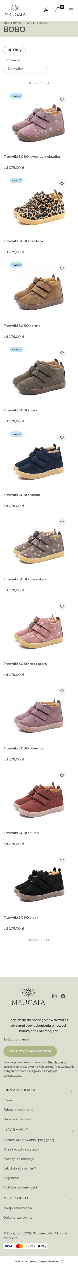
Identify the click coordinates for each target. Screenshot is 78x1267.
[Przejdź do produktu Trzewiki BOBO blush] (39, 798)
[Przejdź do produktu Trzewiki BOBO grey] (39, 376)
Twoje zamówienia (17, 1208)
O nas (8, 1100)
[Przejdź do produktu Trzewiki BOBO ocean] (39, 460)
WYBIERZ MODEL (37, 23)
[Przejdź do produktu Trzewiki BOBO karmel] (39, 291)
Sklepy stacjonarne (18, 1109)
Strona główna (12, 23)
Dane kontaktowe (17, 1119)
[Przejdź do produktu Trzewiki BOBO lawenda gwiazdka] (39, 122)
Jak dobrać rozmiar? (19, 1168)
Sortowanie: (12, 60)
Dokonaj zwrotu (16, 1217)
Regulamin (55, 1062)
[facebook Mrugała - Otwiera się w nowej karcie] (63, 996)
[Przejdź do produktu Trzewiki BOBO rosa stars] (39, 629)
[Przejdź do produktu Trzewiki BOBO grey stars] (39, 545)
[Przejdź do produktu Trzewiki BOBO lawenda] (39, 714)
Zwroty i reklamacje (18, 1159)
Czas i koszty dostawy (21, 1149)
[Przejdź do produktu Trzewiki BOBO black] (39, 883)
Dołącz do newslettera (30, 1051)
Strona (33, 83)
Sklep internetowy (37, 1261)
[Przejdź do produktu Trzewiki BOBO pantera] (39, 207)
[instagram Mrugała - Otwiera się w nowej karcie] (54, 996)
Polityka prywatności (20, 1187)
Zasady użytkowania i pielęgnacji (29, 1140)
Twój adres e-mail (16, 1039)
